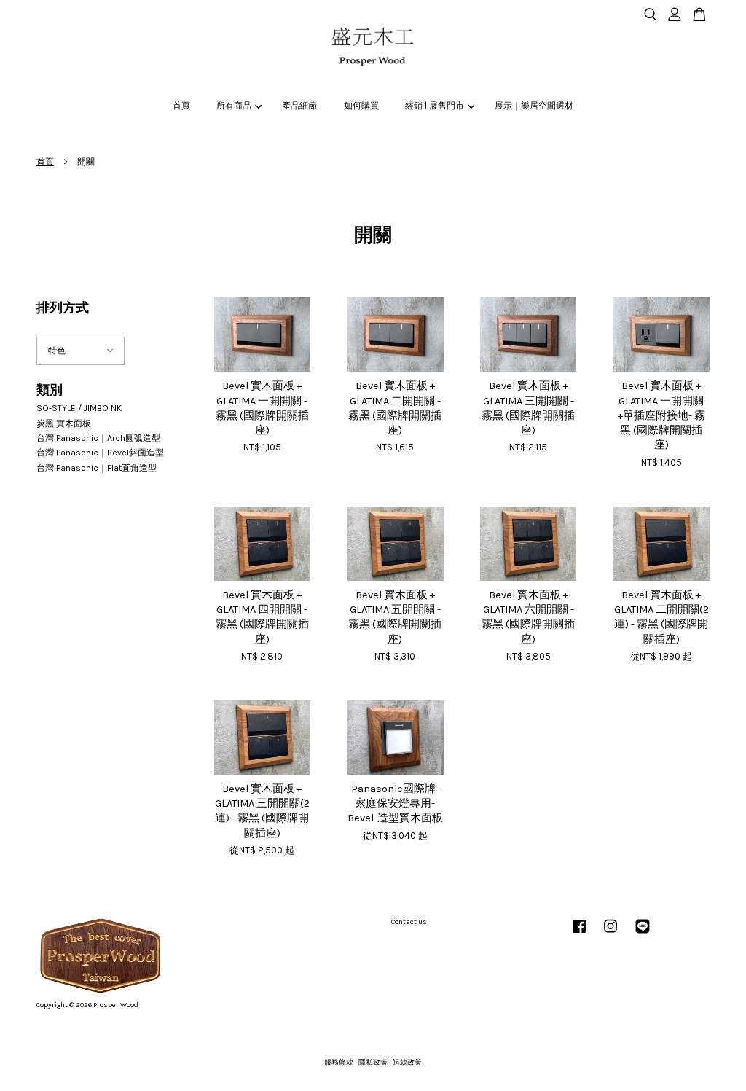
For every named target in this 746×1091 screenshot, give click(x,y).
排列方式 (62, 308)
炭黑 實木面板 (63, 423)
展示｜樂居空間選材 (534, 106)
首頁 (181, 106)
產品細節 (299, 106)
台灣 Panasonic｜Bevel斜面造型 (100, 452)
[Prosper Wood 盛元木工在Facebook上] (579, 934)
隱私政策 (373, 1062)
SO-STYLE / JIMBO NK (79, 408)
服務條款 (338, 1062)
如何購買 (361, 106)
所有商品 (233, 106)
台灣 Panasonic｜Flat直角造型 (96, 468)
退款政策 (407, 1062)
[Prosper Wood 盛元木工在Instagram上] (610, 934)
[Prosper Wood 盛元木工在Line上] (642, 934)
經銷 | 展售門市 (434, 106)
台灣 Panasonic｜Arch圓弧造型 (98, 438)
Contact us (409, 922)
